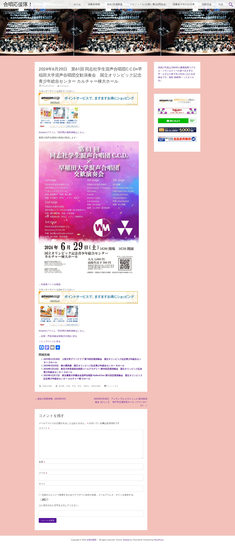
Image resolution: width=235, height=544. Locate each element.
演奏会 (86, 386)
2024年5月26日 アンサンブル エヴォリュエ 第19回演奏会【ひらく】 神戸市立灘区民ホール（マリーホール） (120, 402)
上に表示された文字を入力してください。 (59, 505)
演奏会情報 (94, 4)
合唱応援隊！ (18, 4)
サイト (42, 484)
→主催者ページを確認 (50, 284)
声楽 (74, 386)
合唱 (68, 386)
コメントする (112, 386)
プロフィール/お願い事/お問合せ (148, 4)
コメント (44, 428)
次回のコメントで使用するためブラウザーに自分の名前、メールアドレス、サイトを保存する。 (88, 495)
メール (43, 473)
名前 (42, 462)
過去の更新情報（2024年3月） (51, 399)
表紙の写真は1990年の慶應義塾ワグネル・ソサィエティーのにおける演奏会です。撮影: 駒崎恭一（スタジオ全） (177, 74)
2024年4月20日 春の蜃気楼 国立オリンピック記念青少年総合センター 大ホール (84, 365)
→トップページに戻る (50, 341)
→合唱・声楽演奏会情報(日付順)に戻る (58, 336)
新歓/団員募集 (115, 4)
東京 (79, 386)
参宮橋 (61, 386)
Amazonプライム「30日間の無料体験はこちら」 (62, 132)
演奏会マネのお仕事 (184, 4)
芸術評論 (206, 4)
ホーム (77, 4)
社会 (220, 4)
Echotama (64, 86)
